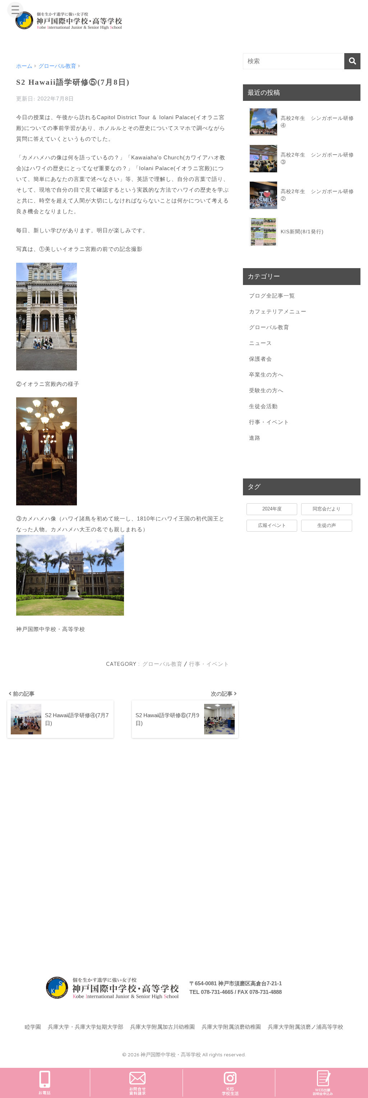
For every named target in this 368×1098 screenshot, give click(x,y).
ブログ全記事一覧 (272, 296)
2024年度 (272, 508)
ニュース (260, 343)
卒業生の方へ (266, 375)
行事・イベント (209, 663)
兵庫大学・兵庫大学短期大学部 (85, 1027)
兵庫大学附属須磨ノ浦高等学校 (305, 1027)
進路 (255, 438)
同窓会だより (327, 508)
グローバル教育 (162, 663)
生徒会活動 (263, 406)
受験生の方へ (266, 390)
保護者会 (260, 359)
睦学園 (33, 1027)
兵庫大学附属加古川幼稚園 (162, 1027)
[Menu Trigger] (15, 10)
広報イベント (272, 525)
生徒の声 (326, 525)
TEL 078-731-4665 (211, 992)
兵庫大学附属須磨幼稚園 (231, 1027)
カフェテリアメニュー (278, 311)
